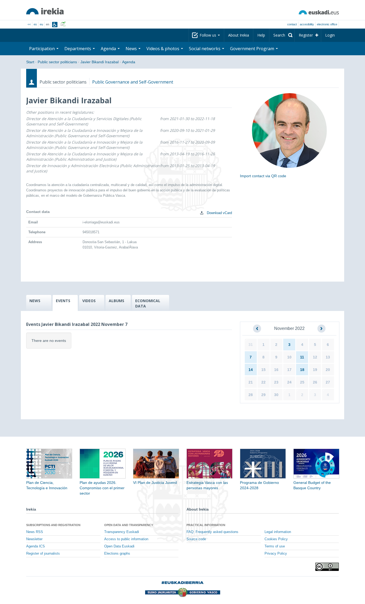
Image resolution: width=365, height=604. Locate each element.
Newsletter (34, 539)
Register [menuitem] (306, 35)
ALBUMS (116, 300)
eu (41, 24)
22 (263, 382)
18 (302, 370)
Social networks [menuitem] (205, 49)
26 (315, 382)
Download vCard (219, 213)
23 (276, 382)
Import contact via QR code (263, 176)
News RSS (34, 532)
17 (289, 370)
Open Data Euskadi (119, 546)
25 (302, 382)
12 (315, 357)
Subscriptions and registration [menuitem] (53, 525)
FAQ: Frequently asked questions (212, 532)
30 (276, 395)
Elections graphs (117, 553)
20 (328, 370)
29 (263, 395)
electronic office (327, 24)
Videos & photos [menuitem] (163, 49)
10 (289, 357)
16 (276, 370)
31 (250, 344)
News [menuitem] (132, 49)
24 (289, 382)
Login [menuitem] (330, 35)
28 (250, 395)
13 (328, 357)
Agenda (128, 62)
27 (328, 382)
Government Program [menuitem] (252, 49)
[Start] (45, 11)
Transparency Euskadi (121, 532)
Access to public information (126, 539)
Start (30, 62)
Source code (196, 539)
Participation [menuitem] (42, 49)
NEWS (34, 300)
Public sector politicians (57, 62)
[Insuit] (54, 24)
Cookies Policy (276, 539)
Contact (292, 24)
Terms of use (275, 546)
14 (250, 370)
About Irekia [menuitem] (238, 35)
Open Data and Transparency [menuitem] (128, 525)
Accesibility (307, 24)
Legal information (278, 532)
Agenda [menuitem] (109, 49)
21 (250, 382)
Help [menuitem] (261, 35)
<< (29, 24)
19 (315, 370)
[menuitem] (281, 35)
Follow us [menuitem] (208, 35)
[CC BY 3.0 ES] (327, 567)
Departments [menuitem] (78, 49)
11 (302, 357)
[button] (257, 329)
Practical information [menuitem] (206, 525)
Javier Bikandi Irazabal (99, 62)
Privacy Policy (276, 553)
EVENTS (63, 300)
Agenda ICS (35, 546)
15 (263, 370)
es (35, 24)
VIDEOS (89, 300)
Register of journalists (43, 553)
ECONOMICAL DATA (147, 303)
